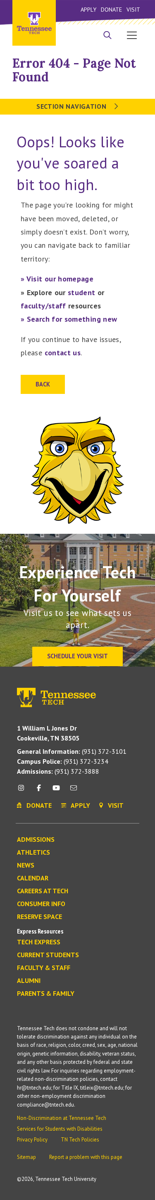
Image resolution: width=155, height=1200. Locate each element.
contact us (63, 352)
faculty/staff (43, 305)
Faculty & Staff (43, 968)
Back (43, 384)
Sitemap (26, 1157)
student (81, 292)
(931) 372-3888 (58, 771)
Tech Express (38, 942)
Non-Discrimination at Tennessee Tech (61, 1118)
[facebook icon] (38, 791)
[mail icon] (73, 791)
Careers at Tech (42, 891)
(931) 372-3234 (62, 761)
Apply (88, 9)
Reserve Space (39, 917)
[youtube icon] (56, 791)
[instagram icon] (23, 791)
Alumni (29, 981)
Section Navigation (72, 106)
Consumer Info (41, 904)
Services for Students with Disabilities (60, 1128)
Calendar (32, 878)
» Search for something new (69, 319)
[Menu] (132, 35)
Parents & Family (45, 993)
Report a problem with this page (85, 1157)
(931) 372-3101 (71, 751)
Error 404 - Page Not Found (74, 70)
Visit (133, 9)
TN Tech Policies (80, 1139)
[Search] (107, 36)
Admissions (36, 839)
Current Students (48, 955)
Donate (111, 9)
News (25, 865)
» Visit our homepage (57, 279)
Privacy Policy (32, 1139)
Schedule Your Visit (77, 656)
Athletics (33, 852)
